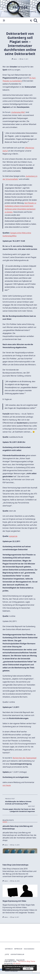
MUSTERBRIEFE (10, 960)
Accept (28, 969)
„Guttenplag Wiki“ (18, 112)
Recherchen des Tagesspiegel (24, 758)
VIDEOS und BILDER (11, 971)
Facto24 (20, 7)
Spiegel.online (16, 233)
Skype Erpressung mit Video (14, 901)
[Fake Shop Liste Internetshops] (20, 855)
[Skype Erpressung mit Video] (20, 891)
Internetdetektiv (29, 949)
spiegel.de (13, 536)
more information (15, 968)
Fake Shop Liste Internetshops (15, 865)
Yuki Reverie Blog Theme (26, 961)
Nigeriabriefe (20, 960)
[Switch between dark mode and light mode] (31, 20)
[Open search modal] (35, 20)
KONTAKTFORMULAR (17, 954)
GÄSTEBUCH (9, 949)
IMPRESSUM (18, 949)
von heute (7, 785)
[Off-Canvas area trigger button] (4, 20)
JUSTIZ (7, 954)
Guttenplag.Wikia (9, 236)
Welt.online (26, 233)
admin (15, 59)
